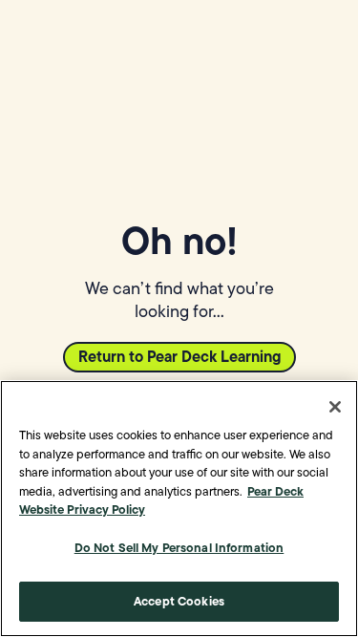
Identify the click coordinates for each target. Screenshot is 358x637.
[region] (179, 508)
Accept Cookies (179, 600)
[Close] (335, 407)
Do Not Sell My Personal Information (179, 547)
